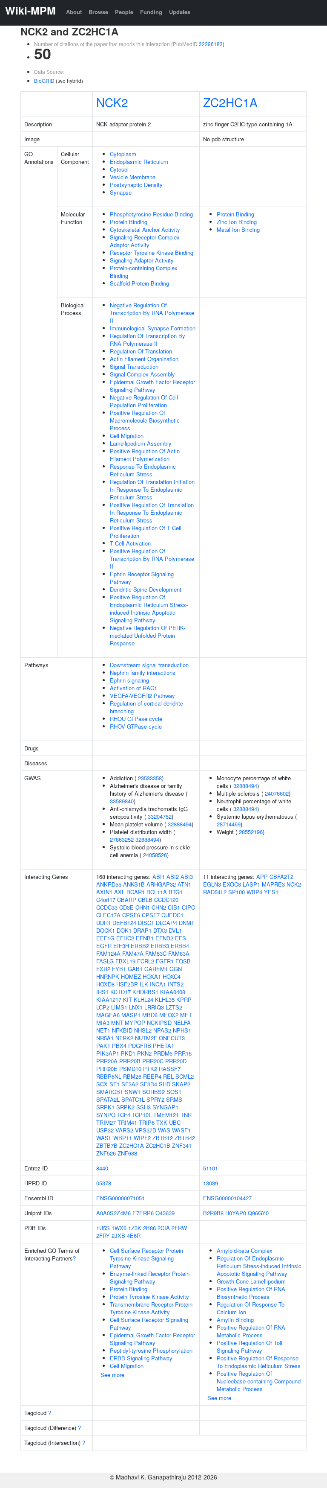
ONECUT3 (172, 1038)
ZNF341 (182, 1145)
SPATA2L (108, 1099)
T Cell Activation (130, 543)
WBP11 (122, 1138)
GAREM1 (156, 969)
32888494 (180, 824)
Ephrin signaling (129, 680)
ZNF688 (127, 1153)
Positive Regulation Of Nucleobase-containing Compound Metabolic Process (259, 1381)
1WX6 (119, 1228)
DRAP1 (142, 930)
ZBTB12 (162, 1138)
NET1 (103, 1030)
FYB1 (119, 969)
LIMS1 (119, 1007)
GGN (175, 969)
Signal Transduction (134, 366)
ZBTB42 (185, 1138)
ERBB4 (180, 946)
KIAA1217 (108, 999)
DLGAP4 (166, 923)
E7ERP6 (143, 1213)
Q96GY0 (258, 1213)
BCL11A (156, 892)
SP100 (236, 892)
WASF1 (181, 1130)
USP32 (105, 1130)
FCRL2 (145, 961)
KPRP (184, 999)
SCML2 (184, 1076)
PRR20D (175, 1061)
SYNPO (105, 1115)
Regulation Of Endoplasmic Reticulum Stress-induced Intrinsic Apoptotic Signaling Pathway (259, 1266)
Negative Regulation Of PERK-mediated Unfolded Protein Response (147, 635)
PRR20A (107, 1061)
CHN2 (159, 907)
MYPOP (135, 1022)
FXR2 (103, 969)
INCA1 (158, 984)
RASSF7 (170, 1069)
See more (112, 1375)
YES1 (271, 892)
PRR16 (183, 1053)
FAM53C (155, 953)
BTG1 (176, 892)
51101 (210, 1168)
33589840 (122, 801)
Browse (98, 12)
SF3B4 (148, 1084)
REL (168, 1076)
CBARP (126, 900)
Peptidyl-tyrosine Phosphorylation (151, 1350)
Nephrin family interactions (142, 672)
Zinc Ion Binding (237, 222)
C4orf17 (105, 900)
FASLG (105, 961)
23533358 (150, 778)
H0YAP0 (235, 1213)
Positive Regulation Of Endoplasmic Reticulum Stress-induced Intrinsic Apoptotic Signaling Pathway (149, 608)
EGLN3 (212, 884)
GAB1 (135, 969)
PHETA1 (163, 1046)
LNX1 (136, 1007)
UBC (175, 1122)
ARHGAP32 (161, 884)
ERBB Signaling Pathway (141, 1358)
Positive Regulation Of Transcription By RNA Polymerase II (152, 558)
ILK (144, 984)
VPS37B (145, 1130)
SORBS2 (153, 1092)
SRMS (174, 1099)
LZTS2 (174, 1007)
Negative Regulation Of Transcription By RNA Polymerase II (152, 312)
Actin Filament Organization (144, 359)
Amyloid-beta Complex (244, 1250)
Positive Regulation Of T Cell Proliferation (145, 532)
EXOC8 (232, 884)
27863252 (122, 839)
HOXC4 (172, 976)
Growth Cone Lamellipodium (251, 1281)
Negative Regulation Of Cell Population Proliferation (144, 401)
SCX (102, 1084)
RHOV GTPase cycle (136, 726)
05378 (103, 1183)
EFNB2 (164, 938)
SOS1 (173, 1092)
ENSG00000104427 (227, 1198)
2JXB (118, 1235)
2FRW (179, 1228)
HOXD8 (105, 984)
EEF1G (105, 938)
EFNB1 (145, 938)
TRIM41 (127, 1122)
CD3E (126, 907)
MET (186, 1015)
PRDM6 (162, 1053)
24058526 (155, 855)
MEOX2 (168, 1015)
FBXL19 (125, 961)
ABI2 (172, 876)
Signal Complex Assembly (142, 374)
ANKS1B (134, 884)
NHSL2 (143, 1030)
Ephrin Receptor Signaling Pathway (142, 578)
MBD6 (150, 1015)
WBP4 (254, 892)
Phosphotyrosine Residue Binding (151, 214)
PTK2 (150, 1069)
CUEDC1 (172, 915)
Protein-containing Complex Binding (144, 272)
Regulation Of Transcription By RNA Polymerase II (147, 339)
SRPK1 (105, 1107)
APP (262, 876)
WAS (164, 1130)
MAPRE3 (273, 884)
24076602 (277, 793)
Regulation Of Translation (141, 351)
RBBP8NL (108, 1076)
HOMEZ (131, 976)
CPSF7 (151, 915)
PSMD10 (130, 1069)
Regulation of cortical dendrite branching (146, 707)
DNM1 (186, 923)
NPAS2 (162, 1030)
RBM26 (132, 1076)
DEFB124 (124, 923)
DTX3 (160, 930)
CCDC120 (166, 900)
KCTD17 (120, 992)
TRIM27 (106, 1122)
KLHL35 (165, 999)
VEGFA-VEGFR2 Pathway (142, 695)
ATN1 (184, 884)
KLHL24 (143, 999)
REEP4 (152, 1076)
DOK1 (124, 930)
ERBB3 (160, 946)
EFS (180, 938)
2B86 (149, 1228)
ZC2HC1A (230, 102)
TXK (161, 1122)
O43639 (165, 1213)
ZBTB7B (107, 1145)
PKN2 (144, 1053)
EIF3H (121, 946)
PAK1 (103, 1046)
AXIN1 (104, 892)
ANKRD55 (108, 884)
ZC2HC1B (158, 1145)
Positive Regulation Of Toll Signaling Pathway (249, 1346)
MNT (117, 1022)
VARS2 (124, 1130)
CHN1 (142, 907)
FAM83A (178, 953)
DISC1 (146, 923)
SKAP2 (181, 1084)
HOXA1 (152, 976)
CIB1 (174, 907)
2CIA (164, 1228)
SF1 (114, 1084)
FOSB (183, 961)
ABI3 (187, 876)
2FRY (103, 1235)
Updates (179, 12)
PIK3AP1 (107, 1053)
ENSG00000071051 (120, 1198)
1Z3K (134, 1228)
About (74, 12)
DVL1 (175, 930)
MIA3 (102, 1022)
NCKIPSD (159, 1022)
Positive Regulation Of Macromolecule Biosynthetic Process (145, 420)
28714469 (229, 824)
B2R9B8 (213, 1213)
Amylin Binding (235, 1320)
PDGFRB (139, 1046)
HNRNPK (107, 976)
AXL (119, 892)
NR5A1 (105, 1038)
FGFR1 (165, 961)
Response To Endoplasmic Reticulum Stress (143, 470)
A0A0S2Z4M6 (113, 1213)
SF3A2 (129, 1084)
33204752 (160, 816)
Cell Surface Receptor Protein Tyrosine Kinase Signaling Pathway (146, 1258)
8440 (102, 1168)
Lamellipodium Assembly (141, 443)
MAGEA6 (108, 1015)
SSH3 (143, 1107)
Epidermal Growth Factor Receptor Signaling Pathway (152, 386)
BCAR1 (135, 892)
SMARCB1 (109, 1092)
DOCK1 (105, 930)
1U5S (103, 1228)
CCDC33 (107, 907)
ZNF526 (106, 1153)
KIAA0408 (172, 992)
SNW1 (133, 1092)
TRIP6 (147, 1122)
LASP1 (251, 884)
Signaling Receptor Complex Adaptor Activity (145, 241)
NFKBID (122, 1030)
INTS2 (176, 984)
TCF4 (123, 1115)
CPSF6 (131, 915)
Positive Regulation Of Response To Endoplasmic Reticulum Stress (259, 1362)
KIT (127, 999)
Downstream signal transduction (149, 665)
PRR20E (107, 1069)
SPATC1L (133, 1099)
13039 (210, 1183)
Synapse (121, 192)
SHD (164, 1084)
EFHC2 (125, 938)
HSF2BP (127, 984)
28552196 (251, 832)
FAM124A (108, 953)
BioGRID (44, 80)
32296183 (211, 43)
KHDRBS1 (145, 992)
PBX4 (119, 1046)
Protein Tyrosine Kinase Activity (149, 1297)
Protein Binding (128, 222)
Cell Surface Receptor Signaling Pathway (149, 1323)
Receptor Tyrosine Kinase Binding (151, 252)
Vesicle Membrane (132, 177)
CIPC (188, 907)
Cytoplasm (123, 154)
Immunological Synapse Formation (152, 328)
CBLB (145, 900)
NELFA (182, 1022)
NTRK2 (124, 1038)
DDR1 (103, 923)
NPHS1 (182, 1030)
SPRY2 (155, 1099)
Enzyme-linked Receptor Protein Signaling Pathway (149, 1277)
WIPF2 (142, 1138)
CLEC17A (108, 915)
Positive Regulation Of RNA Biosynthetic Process (251, 1293)
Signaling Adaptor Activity (142, 260)
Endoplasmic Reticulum (139, 162)
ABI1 (158, 876)
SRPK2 (125, 1107)
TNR (186, 1115)
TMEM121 (166, 1115)
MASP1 (131, 1015)
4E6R (134, 1235)
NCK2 (112, 102)
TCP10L (142, 1115)
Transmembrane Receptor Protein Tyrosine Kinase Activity (151, 1308)
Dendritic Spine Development (145, 589)
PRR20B (130, 1061)
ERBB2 (140, 946)
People (124, 12)
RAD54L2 (215, 892)
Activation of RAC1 (133, 688)
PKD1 (128, 1053)
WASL (104, 1138)
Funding (151, 12)
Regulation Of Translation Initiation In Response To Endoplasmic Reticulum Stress (152, 489)
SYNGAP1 (165, 1107)
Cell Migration (126, 436)
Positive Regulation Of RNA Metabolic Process (251, 1331)
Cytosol (119, 169)
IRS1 (102, 992)
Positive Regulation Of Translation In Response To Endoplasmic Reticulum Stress (152, 512)
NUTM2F (146, 1038)
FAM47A (132, 953)
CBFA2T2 (281, 876)
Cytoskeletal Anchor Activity (145, 229)
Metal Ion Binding (238, 229)
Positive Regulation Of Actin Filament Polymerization (145, 455)
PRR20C (153, 1061)
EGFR (104, 946)
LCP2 (102, 1007)
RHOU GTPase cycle (136, 719)
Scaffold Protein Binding (139, 283)
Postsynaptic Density (136, 185)
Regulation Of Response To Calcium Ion (250, 1308)
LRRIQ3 (154, 1007)
